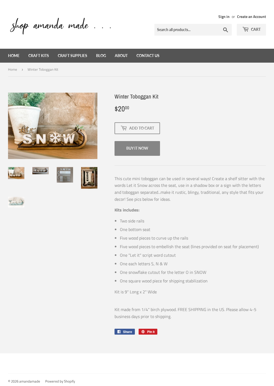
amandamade (29, 381)
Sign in (224, 16)
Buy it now (137, 148)
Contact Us (147, 55)
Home (14, 55)
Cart (255, 29)
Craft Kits (38, 55)
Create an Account (251, 16)
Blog (101, 55)
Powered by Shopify (60, 381)
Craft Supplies (72, 55)
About (121, 55)
